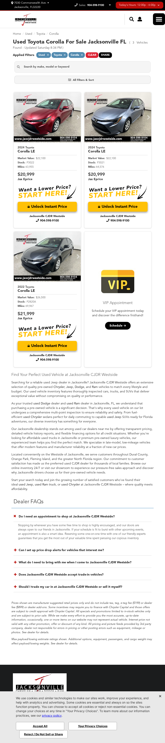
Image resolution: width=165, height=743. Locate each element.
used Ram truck (45, 484)
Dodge (79, 387)
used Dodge (41, 403)
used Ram (73, 403)
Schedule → (118, 325)
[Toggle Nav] (159, 19)
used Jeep (114, 417)
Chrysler (58, 387)
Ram (95, 387)
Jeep (69, 387)
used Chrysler (32, 417)
